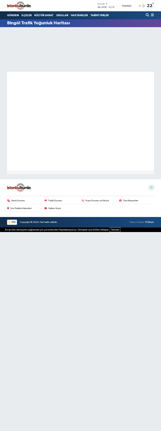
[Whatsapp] (151, 187)
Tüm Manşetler (130, 200)
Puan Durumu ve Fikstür (97, 200)
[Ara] (148, 15)
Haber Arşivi (54, 208)
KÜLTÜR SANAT (43, 15)
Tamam (115, 229)
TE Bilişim (149, 222)
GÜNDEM (13, 15)
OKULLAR (62, 15)
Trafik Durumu (55, 200)
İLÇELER (27, 15)
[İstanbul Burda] (19, 6)
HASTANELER (79, 15)
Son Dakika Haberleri (21, 208)
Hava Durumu (18, 200)
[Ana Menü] (152, 15)
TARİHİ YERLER (99, 15)
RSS (13, 222)
